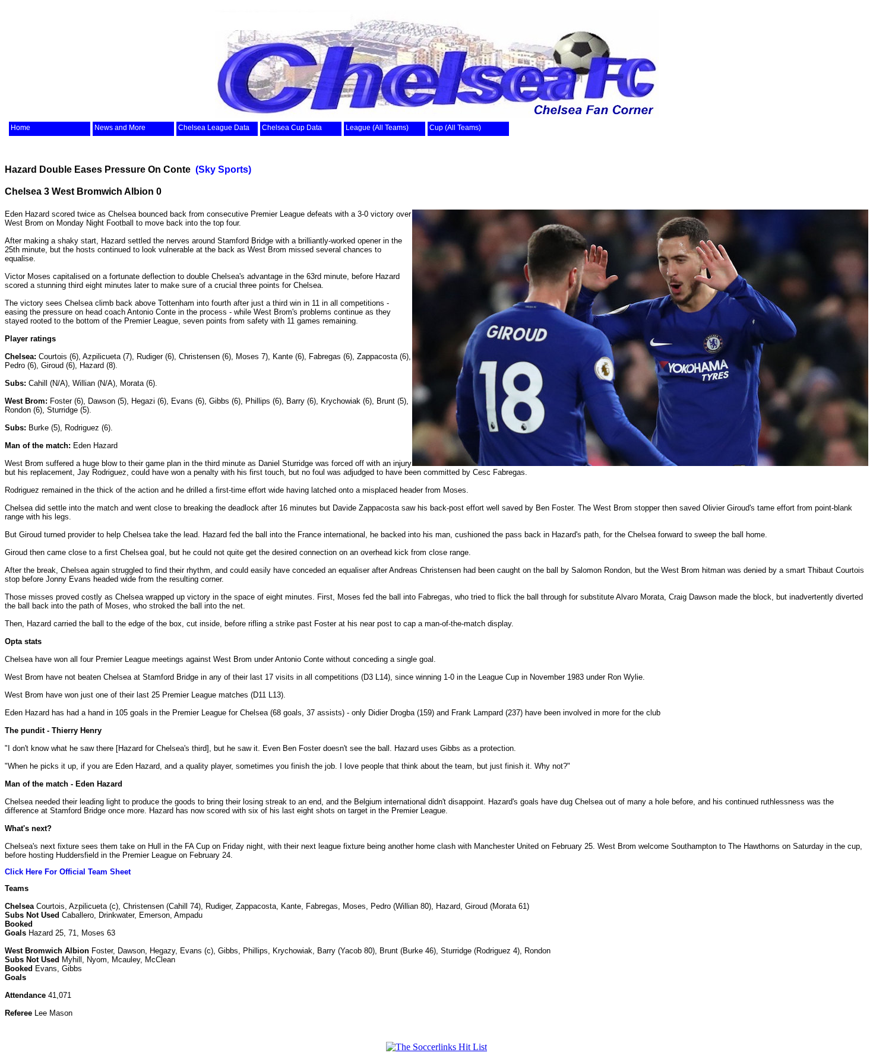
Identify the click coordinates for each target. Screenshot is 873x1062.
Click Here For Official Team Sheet (68, 871)
